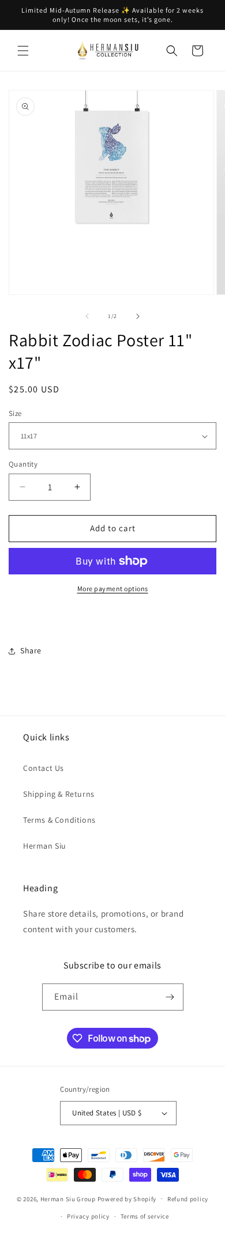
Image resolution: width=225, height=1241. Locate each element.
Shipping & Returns (59, 794)
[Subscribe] (170, 997)
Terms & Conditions (59, 820)
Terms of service (145, 1216)
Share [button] (31, 650)
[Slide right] (138, 316)
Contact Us (43, 768)
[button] (23, 50)
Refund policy (187, 1199)
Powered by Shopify (127, 1198)
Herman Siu (44, 846)
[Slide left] (87, 316)
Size (15, 413)
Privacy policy (88, 1216)
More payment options (112, 588)
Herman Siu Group (68, 1198)
